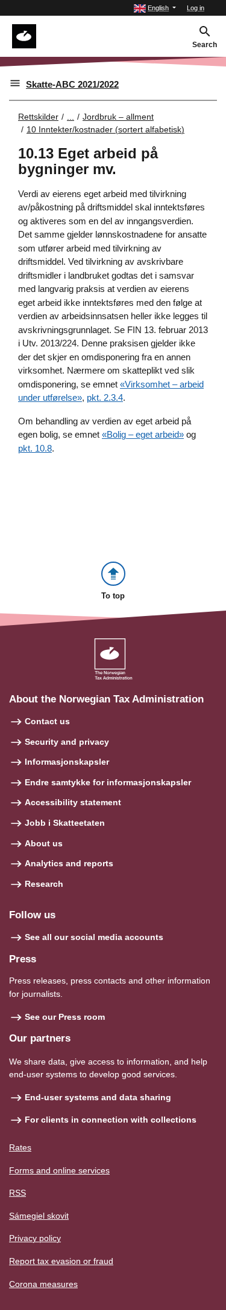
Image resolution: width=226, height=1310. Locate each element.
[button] (155, 8)
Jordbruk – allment (118, 117)
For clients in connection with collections (110, 1119)
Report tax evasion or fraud (61, 1261)
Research (44, 884)
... (70, 117)
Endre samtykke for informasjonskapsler (108, 782)
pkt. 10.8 (35, 448)
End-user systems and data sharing (98, 1097)
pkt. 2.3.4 (105, 397)
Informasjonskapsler (67, 762)
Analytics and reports (69, 863)
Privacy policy (35, 1238)
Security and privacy (67, 742)
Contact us (47, 721)
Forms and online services (59, 1170)
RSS (17, 1193)
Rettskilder (38, 117)
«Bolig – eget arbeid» (143, 434)
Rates (20, 1147)
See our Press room (65, 1017)
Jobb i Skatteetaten (65, 823)
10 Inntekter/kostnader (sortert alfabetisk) (105, 129)
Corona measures (43, 1284)
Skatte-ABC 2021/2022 (72, 84)
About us (44, 843)
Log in (195, 7)
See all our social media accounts (94, 937)
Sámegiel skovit (39, 1216)
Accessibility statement (73, 802)
